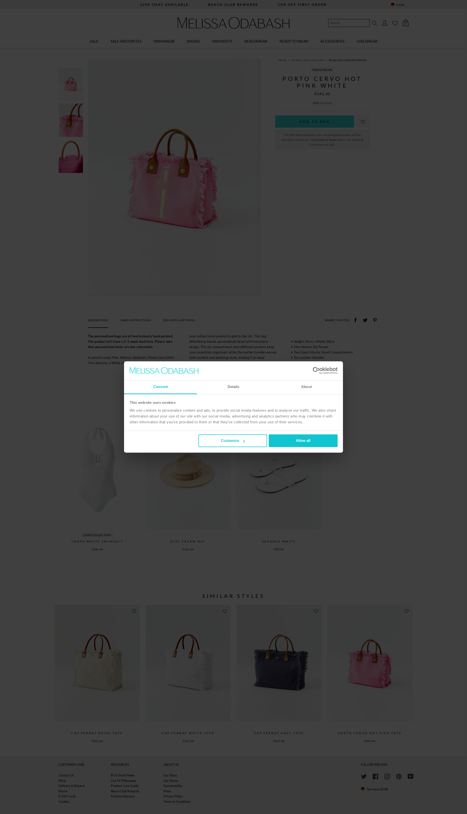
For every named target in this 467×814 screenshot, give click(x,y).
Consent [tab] (160, 387)
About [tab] (306, 387)
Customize (230, 441)
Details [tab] (234, 387)
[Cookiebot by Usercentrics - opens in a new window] (316, 370)
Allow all (303, 441)
